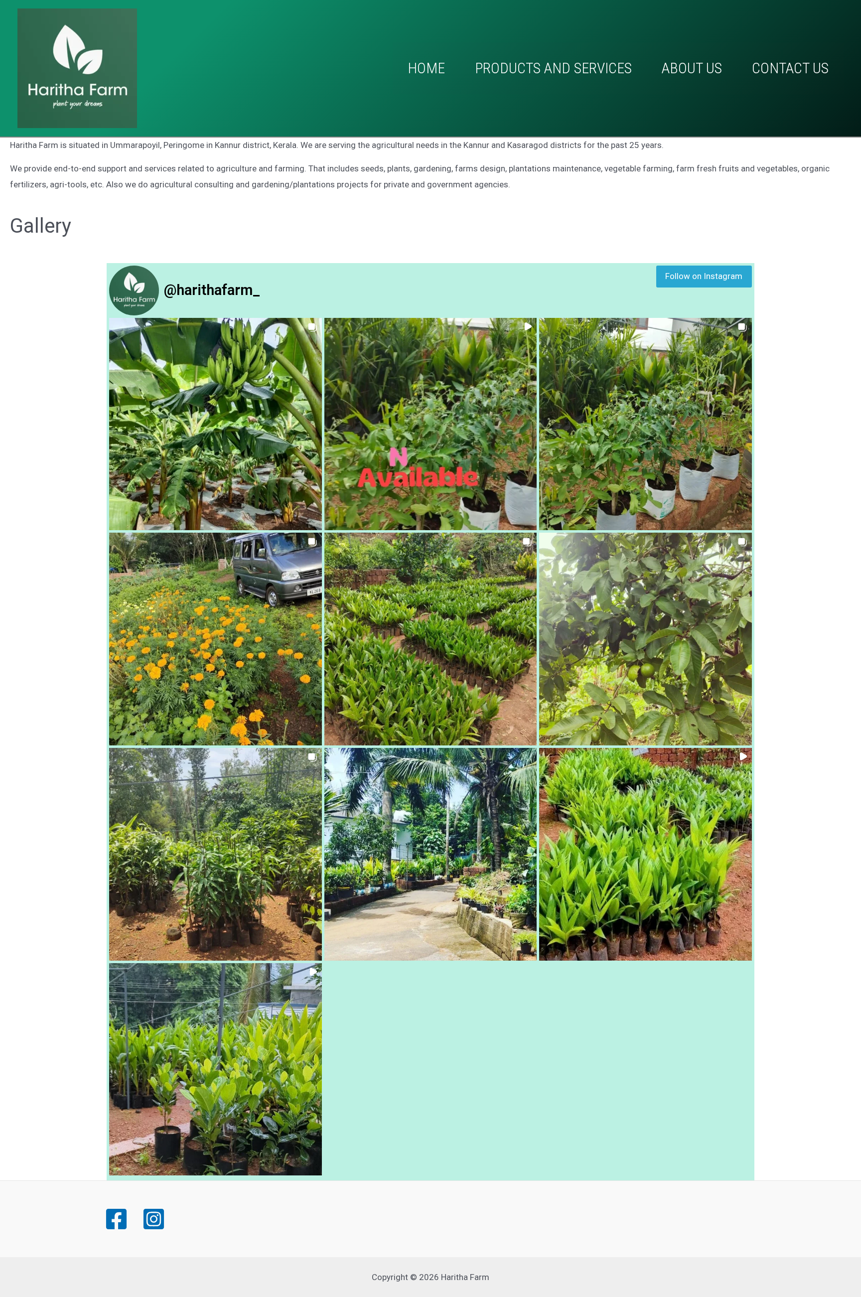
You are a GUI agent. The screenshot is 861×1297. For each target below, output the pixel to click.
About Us (692, 68)
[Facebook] (116, 1219)
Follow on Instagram (703, 276)
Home (426, 68)
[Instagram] (153, 1219)
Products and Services (553, 68)
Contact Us (790, 68)
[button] (215, 424)
